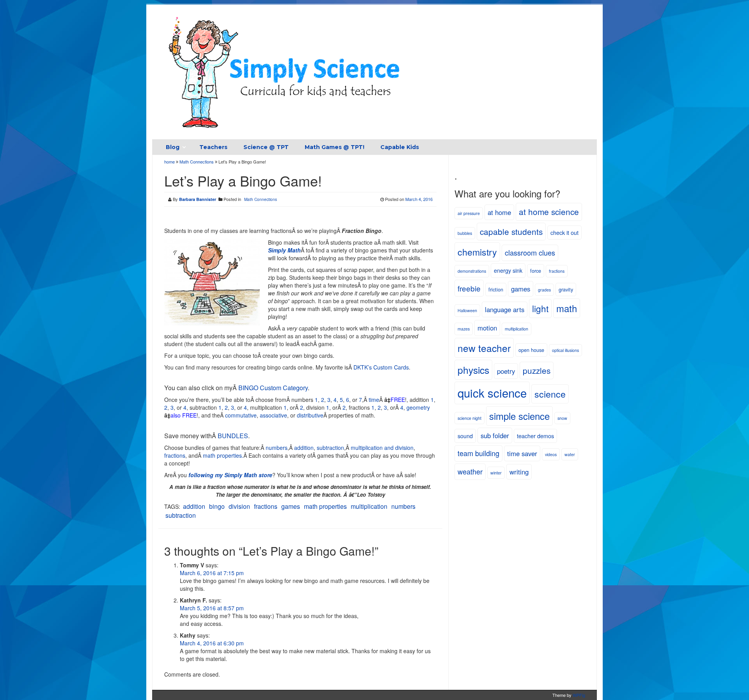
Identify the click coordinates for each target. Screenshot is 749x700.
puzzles (536, 370)
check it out (564, 232)
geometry (418, 407)
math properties (325, 506)
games (290, 506)
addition (304, 447)
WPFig (579, 695)
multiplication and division (382, 447)
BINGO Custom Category (273, 387)
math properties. (223, 455)
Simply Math (284, 250)
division (239, 506)
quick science (492, 392)
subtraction (330, 447)
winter (496, 473)
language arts (504, 309)
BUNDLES (233, 435)
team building (478, 453)
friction (495, 289)
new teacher (484, 348)
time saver (522, 453)
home (170, 161)
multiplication (369, 506)
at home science (549, 211)
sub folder (495, 435)
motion (487, 327)
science (550, 393)
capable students (511, 231)
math (566, 308)
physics (473, 370)
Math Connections (196, 161)
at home (499, 212)
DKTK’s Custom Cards (381, 367)
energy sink (508, 270)
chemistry (477, 251)
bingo (217, 506)
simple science (519, 416)
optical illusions (565, 350)
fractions (174, 455)
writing (519, 471)
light (540, 308)
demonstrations (472, 271)
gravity (566, 289)
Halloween (467, 310)
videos (551, 454)
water (569, 454)
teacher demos (535, 436)
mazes (464, 329)
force (535, 270)
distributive (310, 415)
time (374, 399)
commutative (241, 415)
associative (273, 415)
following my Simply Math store (230, 475)
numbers (277, 447)
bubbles (465, 233)
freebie (469, 288)
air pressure (469, 213)
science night (469, 418)
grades (544, 290)
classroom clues (530, 252)
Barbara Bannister (197, 199)
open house (531, 350)
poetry (506, 371)
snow (562, 418)
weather (470, 471)
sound (465, 436)
